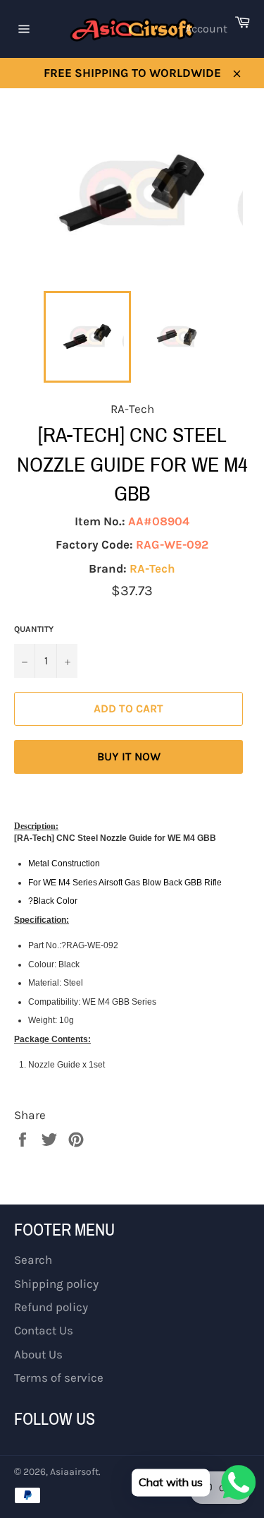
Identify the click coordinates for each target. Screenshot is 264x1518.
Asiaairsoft (74, 1471)
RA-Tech (152, 568)
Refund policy (51, 1307)
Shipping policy (56, 1284)
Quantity (34, 629)
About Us (38, 1354)
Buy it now (129, 756)
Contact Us (43, 1330)
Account (206, 28)
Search (33, 1260)
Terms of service (58, 1377)
